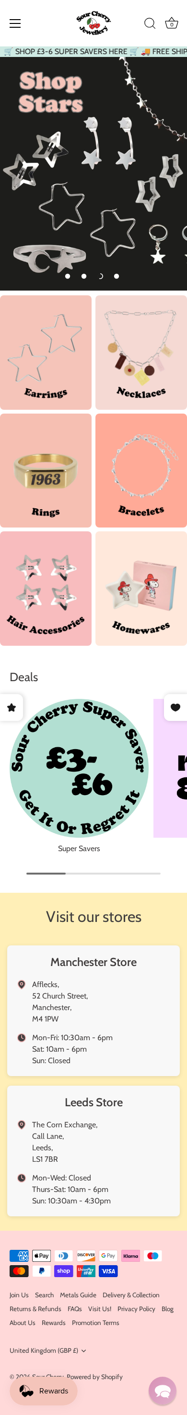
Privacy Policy (136, 1309)
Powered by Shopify (95, 1377)
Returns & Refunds (35, 1309)
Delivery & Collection (131, 1295)
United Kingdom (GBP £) (44, 1350)
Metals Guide (78, 1295)
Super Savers (79, 848)
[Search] (150, 24)
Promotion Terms (95, 1322)
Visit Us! (99, 1309)
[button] (67, 276)
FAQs (75, 1309)
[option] (93, 174)
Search (44, 1295)
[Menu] (15, 23)
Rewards (54, 1322)
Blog (168, 1309)
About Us (22, 1322)
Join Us (19, 1295)
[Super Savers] (79, 768)
